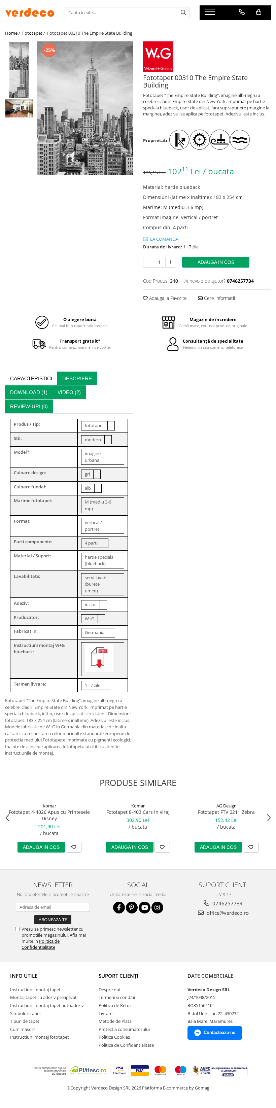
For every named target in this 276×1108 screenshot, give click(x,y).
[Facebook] (119, 907)
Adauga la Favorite (167, 298)
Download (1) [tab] (28, 392)
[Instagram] (157, 907)
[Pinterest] (132, 907)
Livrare (105, 1013)
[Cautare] (183, 12)
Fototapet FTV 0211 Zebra (226, 812)
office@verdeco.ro (227, 912)
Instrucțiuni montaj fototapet (39, 1037)
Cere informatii (219, 298)
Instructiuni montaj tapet (35, 989)
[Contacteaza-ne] (241, 12)
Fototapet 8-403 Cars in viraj (138, 812)
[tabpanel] (85, 108)
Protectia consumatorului (124, 1029)
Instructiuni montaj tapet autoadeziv (47, 1005)
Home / (13, 33)
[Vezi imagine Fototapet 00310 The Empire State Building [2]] (19, 108)
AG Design (226, 806)
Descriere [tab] (77, 378)
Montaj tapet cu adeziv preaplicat (43, 997)
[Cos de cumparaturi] (258, 12)
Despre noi (109, 989)
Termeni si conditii (117, 997)
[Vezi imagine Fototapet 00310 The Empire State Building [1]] (19, 84)
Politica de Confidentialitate (41, 944)
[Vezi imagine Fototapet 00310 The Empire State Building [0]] (19, 56)
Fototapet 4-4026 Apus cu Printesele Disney (49, 815)
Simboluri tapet (25, 1013)
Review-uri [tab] (29, 406)
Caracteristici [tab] (31, 378)
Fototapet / (34, 33)
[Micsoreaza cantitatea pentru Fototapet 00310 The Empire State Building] (148, 262)
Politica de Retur (115, 1005)
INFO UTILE (23, 975)
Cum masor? (22, 1029)
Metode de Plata (115, 1021)
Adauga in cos (216, 262)
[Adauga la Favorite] (73, 847)
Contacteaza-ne (219, 1032)
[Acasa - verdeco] (30, 12)
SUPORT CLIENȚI (118, 975)
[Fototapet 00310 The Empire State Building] (85, 108)
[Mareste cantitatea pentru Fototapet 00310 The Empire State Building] (170, 262)
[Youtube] (144, 907)
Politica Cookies (114, 1037)
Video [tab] (69, 392)
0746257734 (227, 903)
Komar (49, 806)
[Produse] (210, 14)
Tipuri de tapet (24, 1021)
